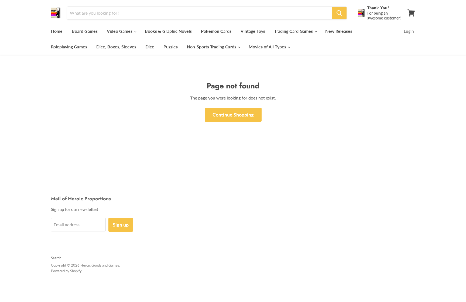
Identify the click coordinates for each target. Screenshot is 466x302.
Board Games (85, 31)
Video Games (120, 31)
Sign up (121, 225)
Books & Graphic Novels (168, 31)
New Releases (338, 31)
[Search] (339, 13)
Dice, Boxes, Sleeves (116, 46)
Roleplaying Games (69, 46)
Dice (149, 46)
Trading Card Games (294, 31)
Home (57, 31)
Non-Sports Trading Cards (212, 46)
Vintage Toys (253, 31)
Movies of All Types (268, 46)
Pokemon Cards (216, 31)
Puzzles (170, 46)
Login (409, 31)
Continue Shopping (233, 115)
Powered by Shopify (66, 271)
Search (56, 258)
